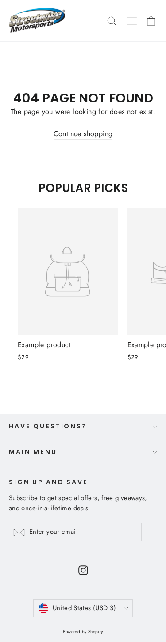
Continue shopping (83, 134)
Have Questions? (48, 426)
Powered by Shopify (83, 631)
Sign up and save (48, 482)
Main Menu (33, 451)
